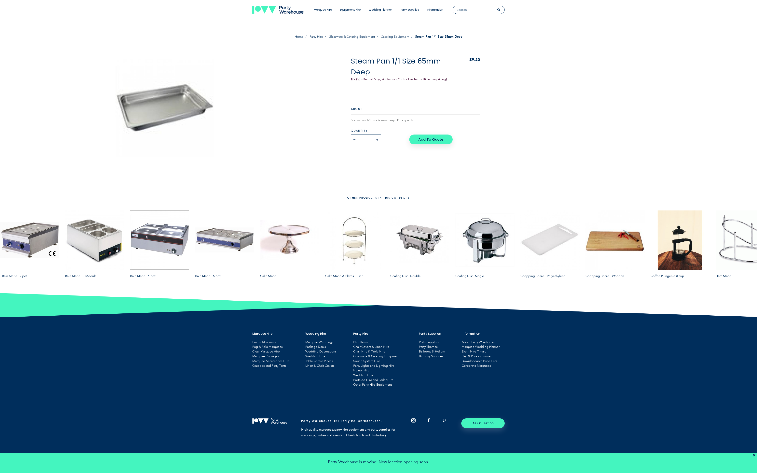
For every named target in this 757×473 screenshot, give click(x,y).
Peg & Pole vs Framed (477, 356)
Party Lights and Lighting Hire (373, 366)
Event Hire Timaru (474, 351)
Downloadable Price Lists (479, 361)
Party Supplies (409, 10)
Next (751, 244)
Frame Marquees (264, 342)
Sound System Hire (366, 361)
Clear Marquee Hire (266, 351)
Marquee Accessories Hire (270, 361)
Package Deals (315, 347)
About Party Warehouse (478, 342)
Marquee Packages (265, 356)
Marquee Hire (323, 10)
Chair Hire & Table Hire (369, 351)
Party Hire (316, 37)
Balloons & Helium (432, 351)
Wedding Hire (315, 356)
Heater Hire (361, 370)
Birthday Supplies (431, 356)
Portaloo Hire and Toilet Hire (373, 380)
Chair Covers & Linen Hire (371, 347)
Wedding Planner (380, 10)
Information (435, 10)
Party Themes (428, 347)
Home (299, 37)
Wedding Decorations (321, 351)
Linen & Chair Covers (320, 366)
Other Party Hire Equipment (372, 385)
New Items (360, 342)
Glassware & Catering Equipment (352, 37)
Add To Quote (430, 139)
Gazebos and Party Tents (269, 366)
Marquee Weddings (319, 342)
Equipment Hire (350, 10)
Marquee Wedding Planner (481, 347)
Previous (6, 244)
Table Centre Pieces (319, 361)
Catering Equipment (395, 37)
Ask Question (483, 423)
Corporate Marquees (476, 366)
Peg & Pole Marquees (267, 347)
